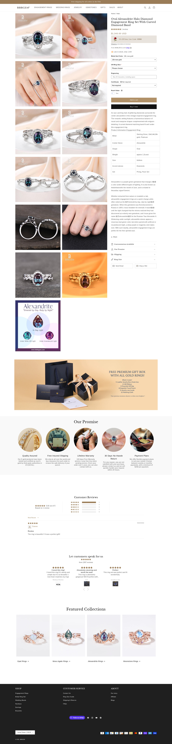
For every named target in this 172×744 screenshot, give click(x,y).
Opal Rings (22, 661)
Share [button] (115, 237)
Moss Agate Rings (60, 661)
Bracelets (18, 711)
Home (113, 13)
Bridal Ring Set (20, 697)
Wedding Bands (20, 700)
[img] (33, 523)
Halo (118, 13)
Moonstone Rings (130, 661)
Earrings (18, 707)
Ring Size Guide (68, 697)
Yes (117, 93)
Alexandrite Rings (95, 661)
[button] (44, 7)
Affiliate (113, 697)
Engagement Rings (21, 693)
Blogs (113, 700)
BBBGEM (22, 739)
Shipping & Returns (69, 700)
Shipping (114, 44)
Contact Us (67, 693)
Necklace (18, 704)
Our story (114, 693)
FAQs (65, 704)
